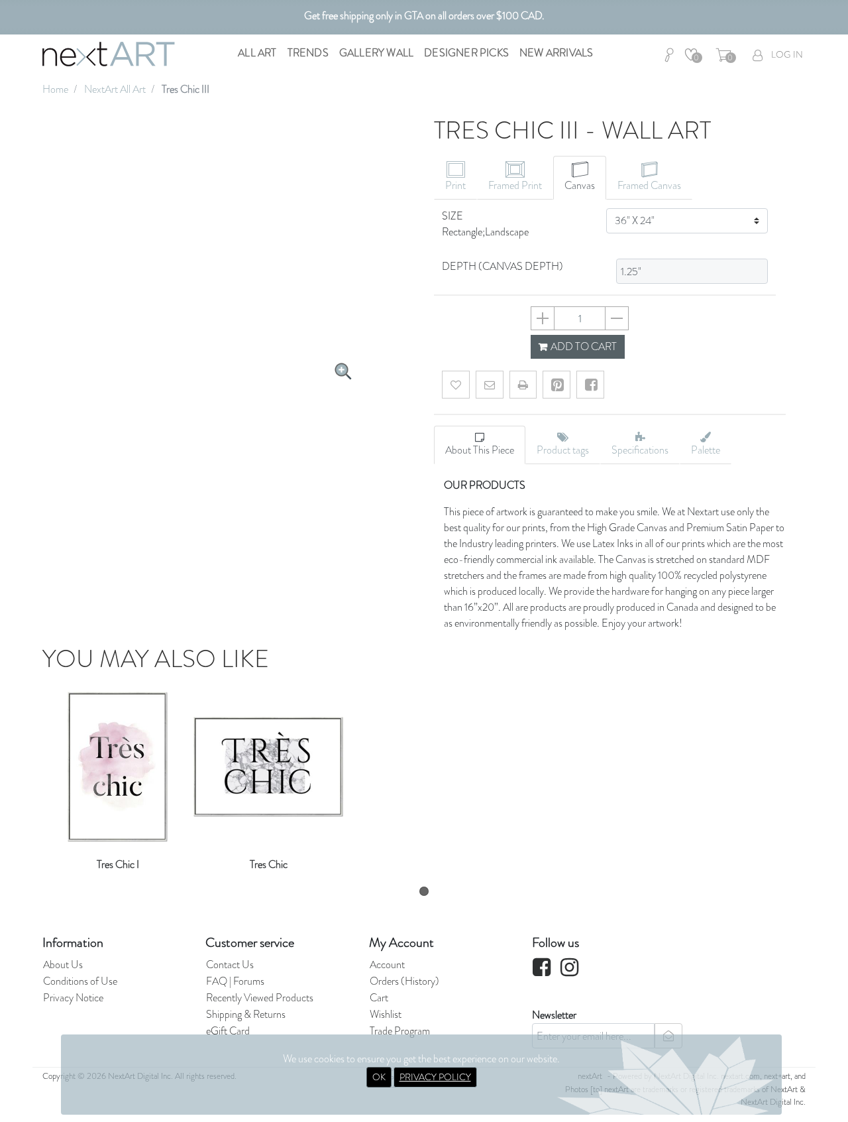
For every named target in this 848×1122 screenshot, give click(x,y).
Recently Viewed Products (259, 997)
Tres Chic (269, 864)
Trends (308, 52)
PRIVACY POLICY (435, 1077)
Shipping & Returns (246, 1014)
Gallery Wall (376, 52)
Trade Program (400, 1030)
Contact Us (230, 964)
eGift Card (228, 1030)
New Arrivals (556, 52)
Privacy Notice (73, 997)
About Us (63, 964)
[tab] (455, 178)
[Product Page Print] (523, 385)
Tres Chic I (118, 864)
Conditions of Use (80, 981)
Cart (379, 997)
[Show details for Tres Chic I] (118, 762)
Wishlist (385, 1014)
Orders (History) (404, 981)
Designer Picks (466, 52)
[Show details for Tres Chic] (268, 762)
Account (387, 964)
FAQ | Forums (235, 981)
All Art (257, 52)
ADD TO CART (583, 346)
